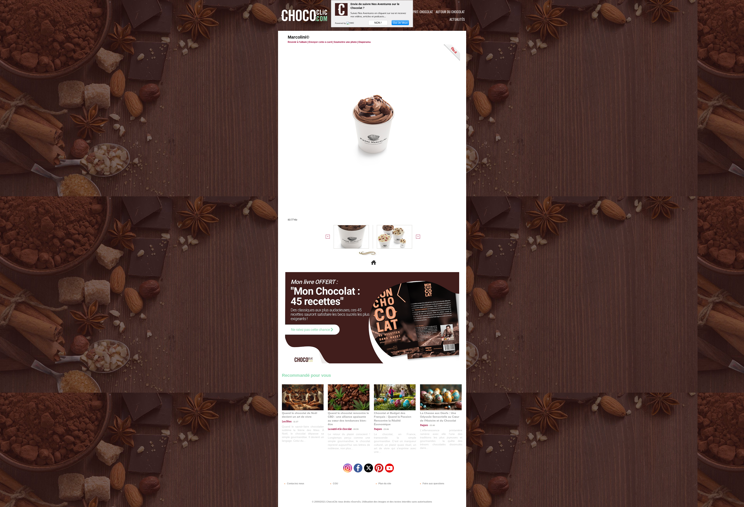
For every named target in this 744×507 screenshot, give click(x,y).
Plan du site (384, 483)
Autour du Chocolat (450, 11)
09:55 (355, 429)
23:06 (385, 429)
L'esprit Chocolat (420, 11)
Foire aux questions (433, 483)
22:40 (431, 425)
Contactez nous (295, 483)
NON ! (378, 22)
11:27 (295, 422)
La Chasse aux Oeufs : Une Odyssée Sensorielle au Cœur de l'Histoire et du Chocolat (439, 416)
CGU (335, 483)
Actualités (457, 19)
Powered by (340, 23)
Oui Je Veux (400, 22)
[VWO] (350, 23)
